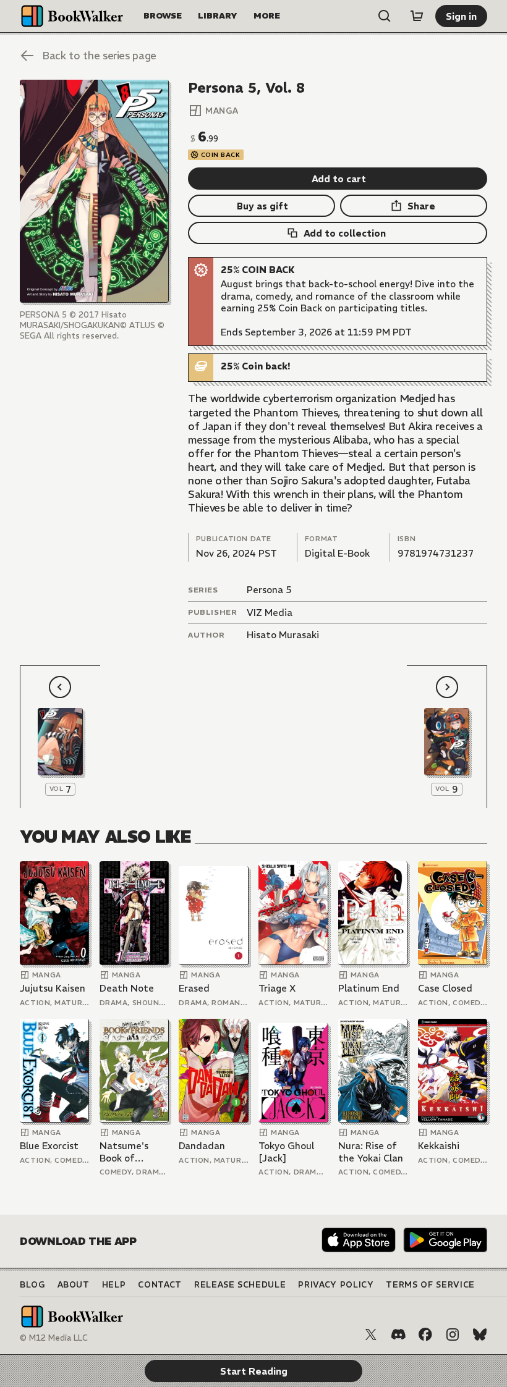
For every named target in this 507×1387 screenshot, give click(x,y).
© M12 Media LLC (54, 1338)
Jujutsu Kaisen (52, 988)
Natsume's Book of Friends (124, 1152)
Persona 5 (269, 590)
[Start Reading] (94, 191)
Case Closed (445, 988)
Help (114, 1285)
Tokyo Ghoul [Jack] (286, 1152)
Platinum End (368, 988)
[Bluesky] (479, 1334)
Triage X (277, 988)
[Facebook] (425, 1334)
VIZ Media (269, 612)
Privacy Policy (335, 1285)
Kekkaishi (438, 1146)
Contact (160, 1285)
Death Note (127, 988)
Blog (32, 1285)
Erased (194, 988)
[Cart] (416, 16)
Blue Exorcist (49, 1146)
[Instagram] (452, 1334)
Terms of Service (430, 1285)
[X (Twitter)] (371, 1334)
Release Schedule (240, 1285)
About (74, 1285)
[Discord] (398, 1334)
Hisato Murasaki (283, 635)
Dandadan (202, 1146)
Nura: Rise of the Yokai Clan (370, 1152)
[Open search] (384, 16)
